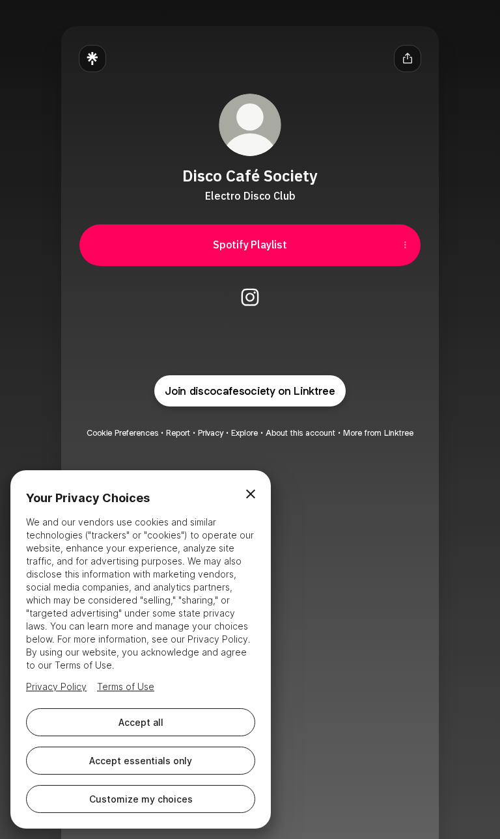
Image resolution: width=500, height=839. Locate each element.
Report (178, 432)
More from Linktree (378, 432)
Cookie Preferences (122, 432)
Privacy (210, 432)
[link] (250, 297)
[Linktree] (92, 59)
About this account (300, 432)
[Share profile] (408, 59)
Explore (244, 432)
